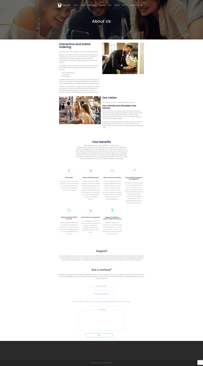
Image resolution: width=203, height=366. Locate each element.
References (102, 5)
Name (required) (101, 286)
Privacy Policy (134, 5)
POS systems (92, 5)
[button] (141, 5)
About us (117, 5)
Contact (125, 5)
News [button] (109, 5)
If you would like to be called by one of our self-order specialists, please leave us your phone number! (101, 301)
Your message (101, 309)
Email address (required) (101, 294)
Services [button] (83, 5)
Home (76, 5)
